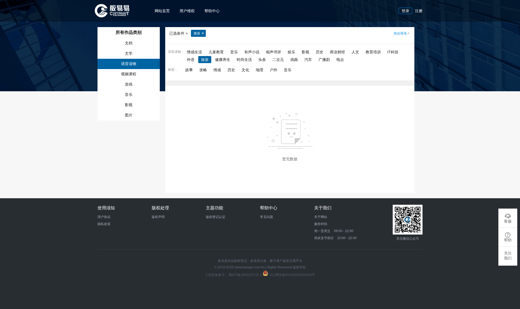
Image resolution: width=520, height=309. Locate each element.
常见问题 (266, 217)
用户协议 (104, 217)
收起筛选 (400, 33)
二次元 (278, 59)
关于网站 (320, 217)
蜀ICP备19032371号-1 (246, 275)
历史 (319, 52)
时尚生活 (244, 59)
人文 (355, 52)
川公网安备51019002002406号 (292, 275)
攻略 (203, 70)
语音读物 (128, 63)
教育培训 (373, 52)
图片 (128, 115)
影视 (128, 105)
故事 (189, 70)
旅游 (197, 33)
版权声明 (158, 217)
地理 (260, 70)
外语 (190, 59)
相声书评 (273, 52)
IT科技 (392, 52)
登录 (405, 11)
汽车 (308, 59)
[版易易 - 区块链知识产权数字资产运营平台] (112, 16)
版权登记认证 (215, 217)
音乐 (128, 94)
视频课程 (128, 74)
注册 (418, 11)
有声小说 (251, 52)
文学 (128, 53)
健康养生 (222, 59)
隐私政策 (104, 224)
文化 (246, 70)
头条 (262, 59)
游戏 (128, 84)
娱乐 (291, 52)
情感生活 (194, 52)
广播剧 (324, 59)
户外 (274, 70)
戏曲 (294, 59)
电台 (340, 59)
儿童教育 (216, 52)
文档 (128, 43)
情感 (217, 70)
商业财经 (337, 52)
